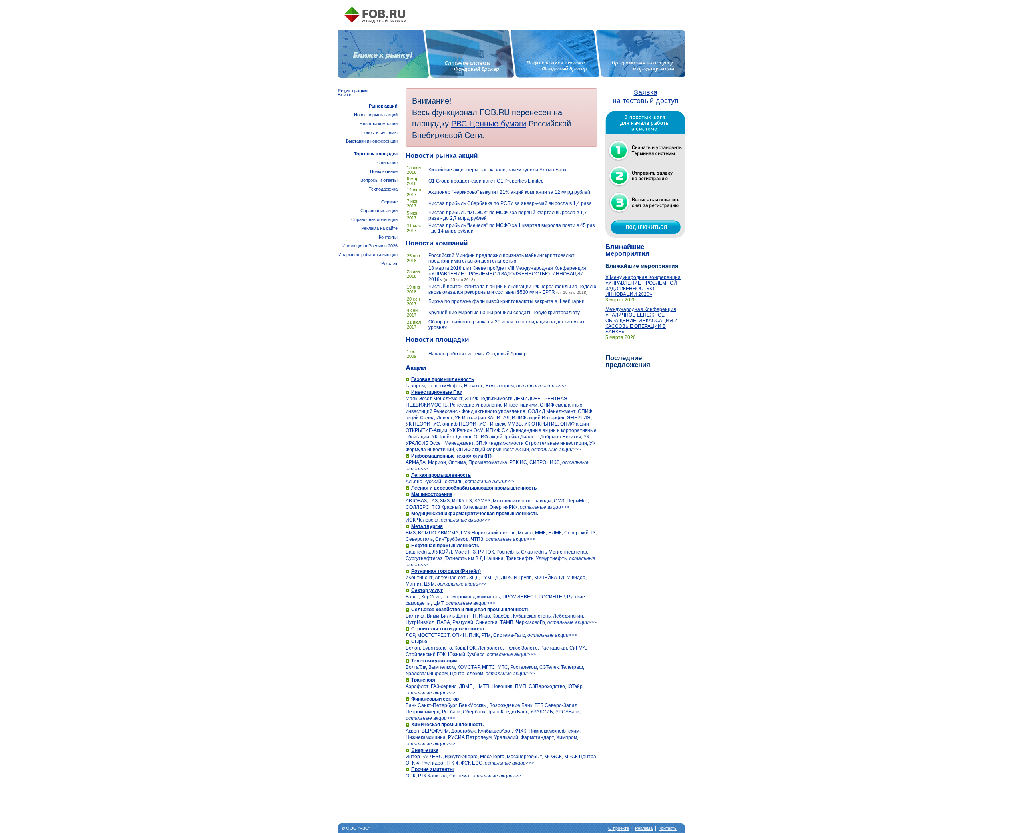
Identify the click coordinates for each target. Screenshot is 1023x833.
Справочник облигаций (374, 219)
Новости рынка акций (442, 155)
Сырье (419, 641)
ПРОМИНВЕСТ (519, 597)
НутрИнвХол (420, 622)
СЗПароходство (547, 686)
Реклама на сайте (379, 228)
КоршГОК (465, 648)
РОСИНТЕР (552, 597)
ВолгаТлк (416, 667)
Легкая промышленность (441, 475)
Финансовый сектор (435, 699)
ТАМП (506, 622)
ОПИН (459, 635)
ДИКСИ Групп (516, 577)
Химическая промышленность (447, 724)
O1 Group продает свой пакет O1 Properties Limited (486, 181)
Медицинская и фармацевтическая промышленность (474, 513)
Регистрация (353, 91)
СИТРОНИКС (544, 462)
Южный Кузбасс (466, 654)
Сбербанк (474, 712)
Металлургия (427, 526)
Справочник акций (379, 210)
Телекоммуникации (434, 661)
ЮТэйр (575, 686)
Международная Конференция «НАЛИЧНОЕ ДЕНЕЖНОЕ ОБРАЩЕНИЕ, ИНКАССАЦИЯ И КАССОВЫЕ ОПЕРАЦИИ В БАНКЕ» (641, 321)
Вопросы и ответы (379, 180)
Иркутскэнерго (461, 756)
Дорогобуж (463, 731)
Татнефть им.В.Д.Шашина (474, 558)
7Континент (419, 577)
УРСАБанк (567, 712)
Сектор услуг (427, 590)
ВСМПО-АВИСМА (438, 533)
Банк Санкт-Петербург (431, 705)
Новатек (473, 386)
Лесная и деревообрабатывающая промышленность (474, 488)
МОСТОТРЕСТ (433, 635)
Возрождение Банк (510, 705)
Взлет (412, 597)
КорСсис (431, 597)
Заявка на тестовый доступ (646, 96)
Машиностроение (431, 494)
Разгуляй (462, 622)
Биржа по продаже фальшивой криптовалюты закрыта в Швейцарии (506, 301)
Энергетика (424, 750)
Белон (413, 648)
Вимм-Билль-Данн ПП (451, 616)
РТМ (486, 635)
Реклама (644, 828)
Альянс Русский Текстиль (434, 481)
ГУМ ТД (489, 577)
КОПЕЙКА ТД (549, 577)
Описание (387, 162)
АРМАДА (416, 462)
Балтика (415, 616)
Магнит (414, 584)
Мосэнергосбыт (524, 756)
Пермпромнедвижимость (471, 597)
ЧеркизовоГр (530, 622)
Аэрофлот (417, 686)
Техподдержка (383, 189)
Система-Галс (509, 635)
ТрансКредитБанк (508, 712)
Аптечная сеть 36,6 (457, 577)
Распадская (553, 648)
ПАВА (443, 622)
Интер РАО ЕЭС (424, 756)
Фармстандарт (537, 737)
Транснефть (519, 558)
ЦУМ (429, 584)
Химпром (566, 737)
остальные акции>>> (541, 386)
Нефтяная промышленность (445, 545)
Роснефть (507, 552)
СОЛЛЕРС (417, 507)
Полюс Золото (521, 648)
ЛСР (410, 635)
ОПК (411, 776)
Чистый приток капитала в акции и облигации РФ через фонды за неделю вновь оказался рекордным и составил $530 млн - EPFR (512, 289)
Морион (437, 462)
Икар (484, 616)
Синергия (487, 622)
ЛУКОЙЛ (442, 552)
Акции (416, 368)
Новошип (502, 686)
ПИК (474, 635)
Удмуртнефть (551, 558)
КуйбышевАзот (495, 731)
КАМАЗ (482, 501)
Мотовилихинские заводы (522, 501)
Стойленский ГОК (426, 654)
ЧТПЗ (477, 539)
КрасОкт (501, 616)
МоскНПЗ (465, 552)
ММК (540, 533)
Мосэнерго (492, 756)
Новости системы (379, 132)
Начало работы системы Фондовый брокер (477, 354)
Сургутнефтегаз (424, 558)
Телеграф (572, 667)
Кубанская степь (532, 616)
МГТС (488, 667)
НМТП (482, 686)
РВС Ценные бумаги (488, 123)
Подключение (384, 171)
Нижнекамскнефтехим (554, 731)
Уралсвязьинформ (427, 673)
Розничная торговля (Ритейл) (446, 571)
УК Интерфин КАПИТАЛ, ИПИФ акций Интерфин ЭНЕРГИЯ (523, 417)
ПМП (520, 686)
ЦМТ (438, 603)
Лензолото (490, 648)
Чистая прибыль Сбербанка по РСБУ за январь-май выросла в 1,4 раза (510, 203)
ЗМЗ (445, 501)
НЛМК (555, 533)
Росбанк (451, 712)
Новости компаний (437, 243)
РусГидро (432, 763)
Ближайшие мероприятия (627, 250)
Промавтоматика (487, 462)
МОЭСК (553, 756)
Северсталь (419, 539)
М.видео (576, 577)
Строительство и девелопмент (448, 629)
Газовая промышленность (442, 379)
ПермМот (577, 501)
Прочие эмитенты (432, 769)
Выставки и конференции (372, 141)
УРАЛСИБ (541, 712)
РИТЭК (486, 552)
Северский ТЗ (579, 533)
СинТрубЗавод (451, 539)
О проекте (618, 828)
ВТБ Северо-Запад (556, 705)
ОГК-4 (412, 763)
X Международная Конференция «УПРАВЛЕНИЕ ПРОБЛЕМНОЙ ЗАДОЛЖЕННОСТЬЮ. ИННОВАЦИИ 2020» (643, 286)
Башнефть (418, 552)
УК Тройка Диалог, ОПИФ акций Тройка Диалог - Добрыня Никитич (506, 437)
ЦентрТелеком (466, 673)
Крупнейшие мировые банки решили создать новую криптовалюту (504, 312)
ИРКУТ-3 (462, 501)
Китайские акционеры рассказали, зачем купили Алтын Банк (497, 170)
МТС (503, 667)
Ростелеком (523, 667)
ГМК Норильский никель (488, 533)
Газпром (415, 386)
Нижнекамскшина (426, 737)
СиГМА (577, 648)
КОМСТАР (468, 667)
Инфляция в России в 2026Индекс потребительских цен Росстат (368, 254)
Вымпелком (441, 667)
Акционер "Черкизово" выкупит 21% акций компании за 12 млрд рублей (509, 192)
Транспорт (423, 680)
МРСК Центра (580, 756)
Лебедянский (568, 616)
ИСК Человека (422, 520)
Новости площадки (437, 339)
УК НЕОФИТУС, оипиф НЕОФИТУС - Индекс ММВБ (464, 424)
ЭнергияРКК (503, 507)
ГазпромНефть (444, 386)
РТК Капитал (432, 776)
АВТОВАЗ (416, 501)
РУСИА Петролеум (470, 737)
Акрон (412, 731)
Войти (345, 95)
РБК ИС (518, 462)
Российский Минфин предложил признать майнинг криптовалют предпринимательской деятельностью (501, 258)
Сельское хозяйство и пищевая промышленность (470, 609)
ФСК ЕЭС (471, 763)
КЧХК (520, 731)
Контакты (388, 237)
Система (459, 776)
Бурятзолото (437, 648)
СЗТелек (549, 667)
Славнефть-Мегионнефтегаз (554, 552)
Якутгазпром (499, 386)
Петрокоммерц (423, 712)
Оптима (457, 462)
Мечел (525, 533)
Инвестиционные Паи (436, 392)
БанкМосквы (473, 705)
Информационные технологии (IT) (451, 456)
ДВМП (466, 686)
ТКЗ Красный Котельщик (459, 507)
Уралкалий (506, 737)
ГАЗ (433, 501)
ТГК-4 (452, 763)
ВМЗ (411, 533)
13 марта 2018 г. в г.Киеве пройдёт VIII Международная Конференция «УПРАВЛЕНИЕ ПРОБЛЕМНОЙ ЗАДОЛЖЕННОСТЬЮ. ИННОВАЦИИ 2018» (507, 273)
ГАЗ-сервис (443, 686)
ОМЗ (559, 501)
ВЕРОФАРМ (435, 731)
